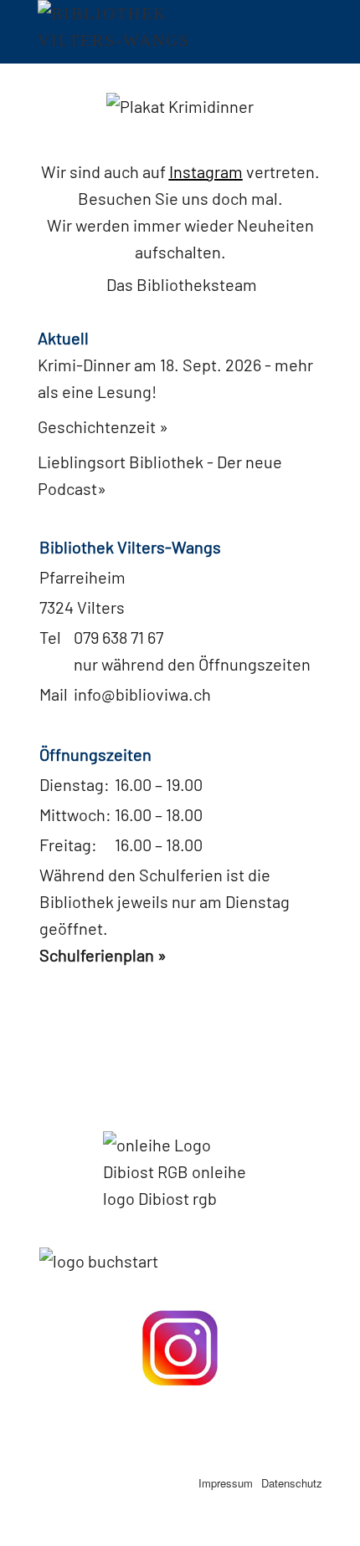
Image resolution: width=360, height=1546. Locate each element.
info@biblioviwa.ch (142, 694)
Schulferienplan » (103, 955)
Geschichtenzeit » (103, 426)
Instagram (206, 171)
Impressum (225, 1483)
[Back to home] (125, 32)
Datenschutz (291, 1483)
